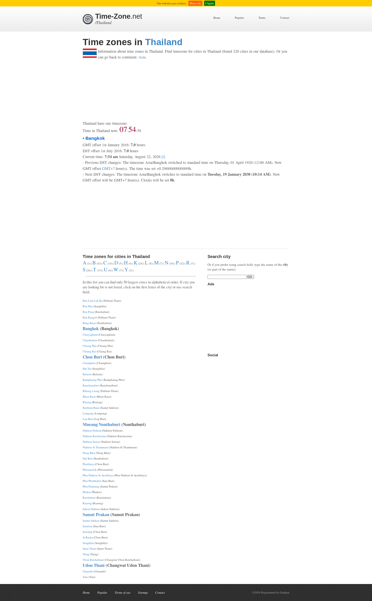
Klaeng (87, 402)
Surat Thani (89, 548)
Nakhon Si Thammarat (96, 447)
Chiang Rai (89, 351)
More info (195, 3)
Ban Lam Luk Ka (92, 301)
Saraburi (87, 526)
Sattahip (87, 532)
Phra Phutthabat (92, 481)
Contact (284, 18)
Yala (85, 577)
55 (132, 129)
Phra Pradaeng (91, 486)
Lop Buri (88, 419)
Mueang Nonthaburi (101, 424)
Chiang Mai (90, 346)
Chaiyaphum (90, 335)
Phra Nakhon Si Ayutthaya (98, 475)
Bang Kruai (89, 323)
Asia (142, 57)
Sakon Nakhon (91, 509)
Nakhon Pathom (92, 430)
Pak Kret (88, 458)
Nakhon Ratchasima (94, 436)
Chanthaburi (90, 340)
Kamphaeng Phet (92, 380)
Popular (239, 18)
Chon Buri (92, 357)
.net (118, 16)
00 (139, 130)
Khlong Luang (91, 391)
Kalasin (87, 374)
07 (123, 129)
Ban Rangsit (90, 317)
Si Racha (88, 537)
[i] (163, 156)
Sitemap (143, 592)
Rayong (87, 503)
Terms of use (122, 592)
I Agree (209, 3)
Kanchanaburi (91, 385)
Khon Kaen (89, 396)
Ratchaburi (89, 498)
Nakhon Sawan (91, 442)
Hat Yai (87, 368)
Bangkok (91, 328)
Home (216, 18)
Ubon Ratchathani (93, 560)
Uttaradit (88, 571)
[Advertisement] (186, 90)
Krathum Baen (91, 408)
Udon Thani (94, 565)
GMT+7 (108, 168)
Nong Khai (89, 453)
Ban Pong (88, 312)
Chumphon (89, 363)
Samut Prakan (96, 514)
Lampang (88, 413)
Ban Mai (88, 306)
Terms (262, 18)
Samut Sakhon (91, 521)
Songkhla (88, 543)
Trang (86, 554)
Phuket (87, 492)
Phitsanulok (90, 470)
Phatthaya (88, 464)
